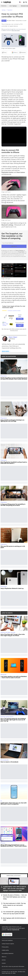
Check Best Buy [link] (20, 325)
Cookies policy (5, 950)
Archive (4, 960)
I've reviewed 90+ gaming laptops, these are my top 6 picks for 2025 (14, 912)
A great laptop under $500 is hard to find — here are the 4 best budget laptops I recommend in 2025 (14, 888)
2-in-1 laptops (13, 6)
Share (5, 52)
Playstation (9, 10)
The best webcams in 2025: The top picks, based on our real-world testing (14, 905)
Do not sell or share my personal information (13, 966)
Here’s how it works (16, 30)
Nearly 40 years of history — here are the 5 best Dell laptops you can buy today (15, 897)
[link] (5, 317)
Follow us (16, 52)
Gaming (3, 10)
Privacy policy (5, 947)
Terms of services (19, 250)
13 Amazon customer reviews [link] (13, 310)
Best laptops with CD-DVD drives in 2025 (14, 919)
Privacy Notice (21, 252)
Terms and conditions (7, 940)
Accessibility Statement (7, 953)
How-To (4, 20)
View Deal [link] (19, 318)
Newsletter (23, 52)
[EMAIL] (10, 341)
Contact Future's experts (8, 943)
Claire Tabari (12, 20)
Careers (4, 963)
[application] (14, 135)
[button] (2, 2)
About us (4, 956)
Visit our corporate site (13, 929)
